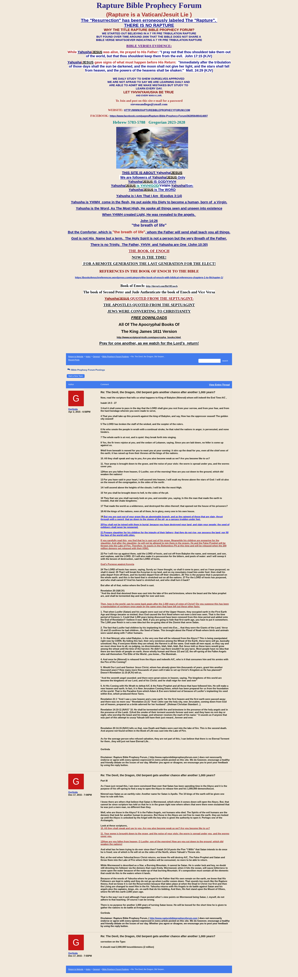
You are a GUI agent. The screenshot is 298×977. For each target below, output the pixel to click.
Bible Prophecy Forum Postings (115, 357)
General (96, 357)
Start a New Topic (75, 376)
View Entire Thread (219, 384)
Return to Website (75, 357)
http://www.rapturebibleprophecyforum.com (173, 918)
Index (88, 357)
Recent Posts (73, 360)
